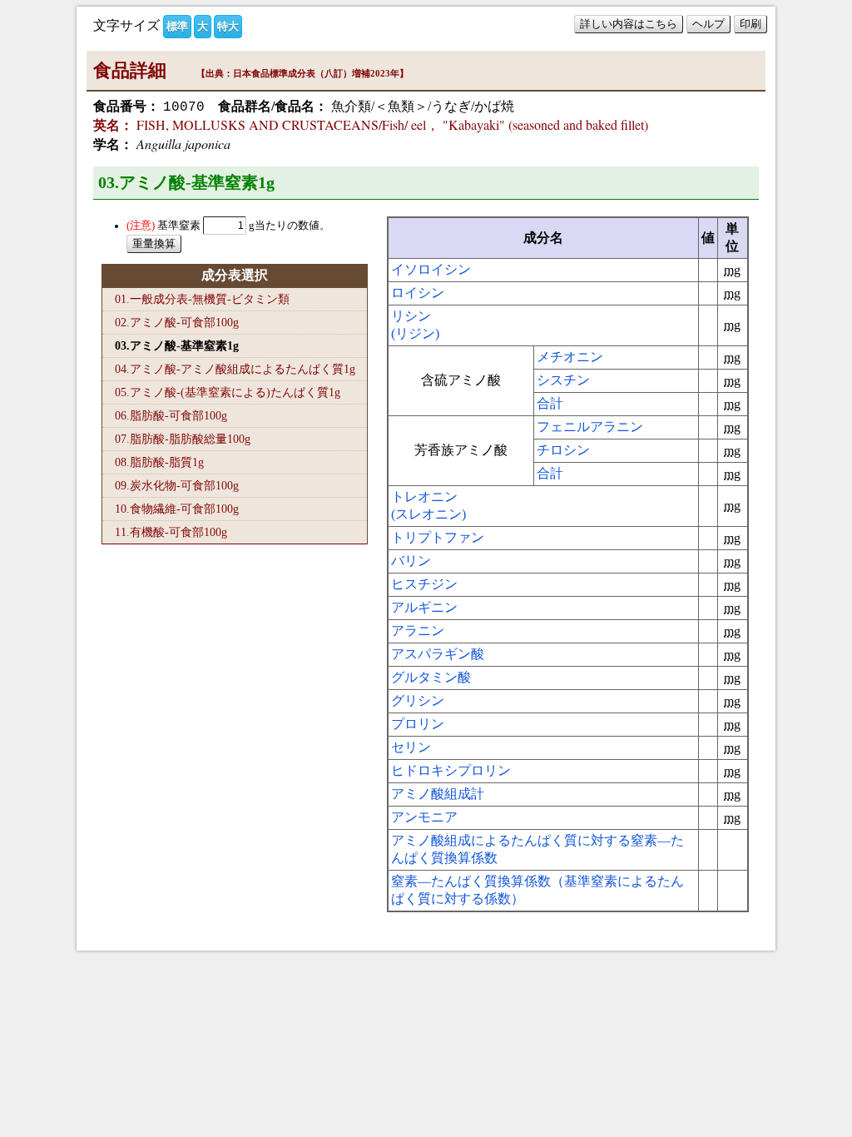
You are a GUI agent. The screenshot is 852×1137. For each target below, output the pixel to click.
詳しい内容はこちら (628, 23)
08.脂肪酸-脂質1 (159, 462)
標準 (177, 26)
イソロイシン (431, 269)
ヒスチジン (424, 584)
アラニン (417, 630)
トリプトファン (437, 537)
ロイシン (417, 292)
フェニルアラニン (590, 427)
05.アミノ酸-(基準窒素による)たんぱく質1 (227, 392)
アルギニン (424, 607)
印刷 (750, 23)
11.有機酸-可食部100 (171, 532)
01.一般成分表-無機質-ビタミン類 (202, 298)
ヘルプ (708, 23)
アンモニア (424, 817)
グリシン (417, 700)
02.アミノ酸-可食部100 (177, 322)
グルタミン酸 (431, 677)
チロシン (563, 450)
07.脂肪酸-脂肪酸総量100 (182, 438)
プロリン (417, 724)
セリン (411, 747)
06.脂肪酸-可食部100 (171, 415)
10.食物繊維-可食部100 (177, 508)
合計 (550, 403)
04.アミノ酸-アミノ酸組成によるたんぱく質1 (235, 368)
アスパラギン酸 (437, 654)
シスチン (563, 380)
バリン (411, 561)
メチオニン (570, 357)
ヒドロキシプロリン (451, 770)
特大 (228, 26)
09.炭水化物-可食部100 (177, 485)
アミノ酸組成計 (437, 794)
